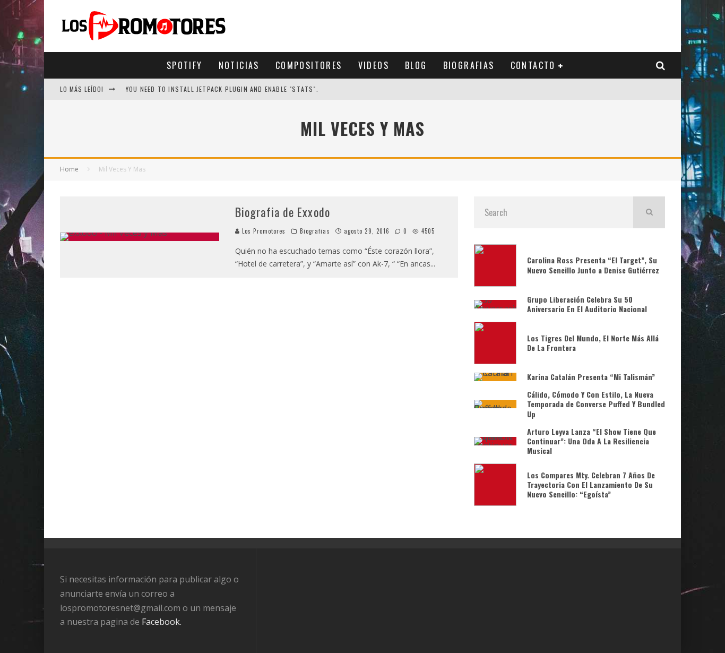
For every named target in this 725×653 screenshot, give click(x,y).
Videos (373, 65)
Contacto (533, 65)
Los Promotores (263, 231)
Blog (416, 65)
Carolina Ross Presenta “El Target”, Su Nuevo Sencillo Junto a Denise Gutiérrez (593, 264)
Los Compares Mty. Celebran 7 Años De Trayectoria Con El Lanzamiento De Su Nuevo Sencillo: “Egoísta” (591, 484)
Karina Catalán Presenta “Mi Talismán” (592, 376)
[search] (649, 212)
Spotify (185, 65)
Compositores (308, 65)
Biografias (469, 65)
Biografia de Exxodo (282, 211)
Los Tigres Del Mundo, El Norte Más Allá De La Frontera (593, 342)
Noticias (239, 65)
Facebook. (162, 622)
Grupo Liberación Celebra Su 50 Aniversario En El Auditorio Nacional (587, 304)
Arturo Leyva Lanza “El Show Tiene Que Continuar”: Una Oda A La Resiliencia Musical (591, 441)
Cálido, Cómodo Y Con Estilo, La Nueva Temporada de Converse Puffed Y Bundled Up (596, 404)
